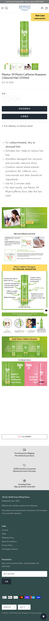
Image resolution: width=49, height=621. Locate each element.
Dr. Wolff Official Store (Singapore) (18, 613)
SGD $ (22, 607)
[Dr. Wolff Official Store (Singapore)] (24, 8)
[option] (24, 37)
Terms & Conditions (9, 541)
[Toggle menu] (2, 8)
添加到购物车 (24, 108)
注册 (6, 581)
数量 (3, 93)
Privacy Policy (7, 545)
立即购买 (24, 116)
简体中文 (7, 607)
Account (5, 530)
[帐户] (41, 8)
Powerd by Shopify (36, 613)
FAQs (4, 534)
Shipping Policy (8, 537)
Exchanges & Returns (10, 549)
